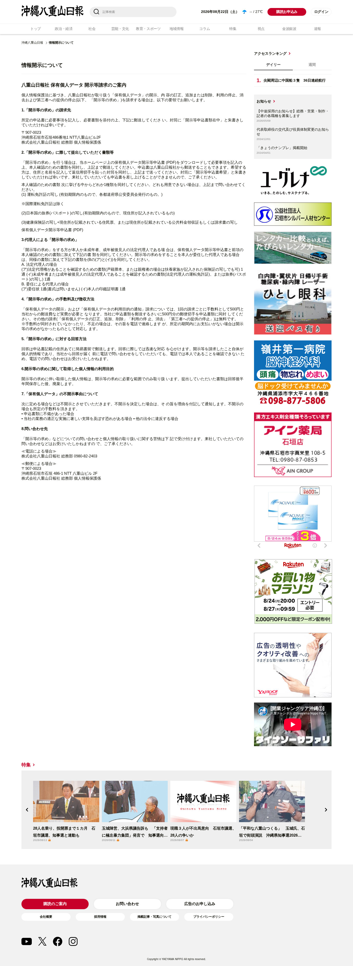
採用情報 (100, 916)
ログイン (321, 12)
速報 (317, 29)
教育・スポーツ (148, 29)
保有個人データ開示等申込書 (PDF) (52, 230)
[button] (27, 809)
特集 (232, 29)
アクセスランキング (270, 53)
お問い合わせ (127, 903)
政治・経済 (64, 29)
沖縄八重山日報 (32, 42)
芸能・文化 (120, 29)
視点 (261, 29)
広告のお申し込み (199, 903)
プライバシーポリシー (208, 916)
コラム (204, 29)
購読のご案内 (55, 903)
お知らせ (264, 101)
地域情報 (177, 29)
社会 (91, 29)
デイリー (273, 65)
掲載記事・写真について (154, 916)
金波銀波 (289, 29)
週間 (312, 65)
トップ (35, 29)
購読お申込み (286, 12)
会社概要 (46, 916)
